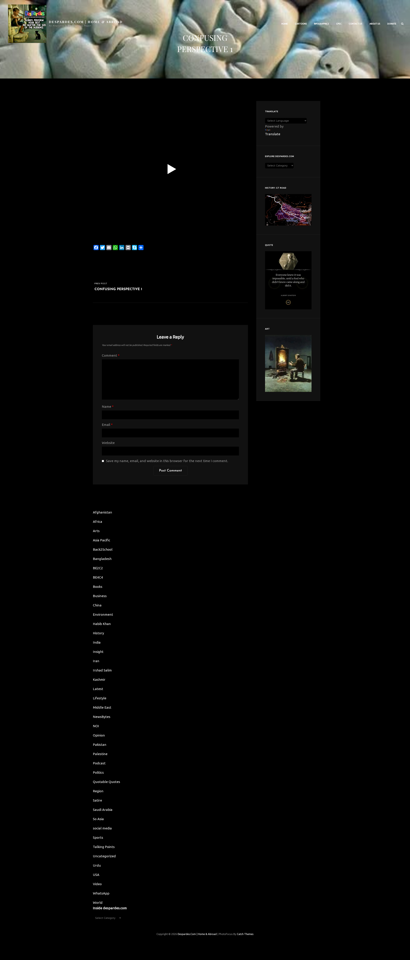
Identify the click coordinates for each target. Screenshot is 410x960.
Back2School (102, 549)
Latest (98, 689)
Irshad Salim (102, 670)
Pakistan (99, 744)
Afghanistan (102, 512)
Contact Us (355, 23)
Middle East (102, 707)
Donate (391, 23)
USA (96, 875)
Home (284, 23)
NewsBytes (101, 717)
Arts (96, 531)
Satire (97, 800)
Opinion (99, 735)
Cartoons (301, 23)
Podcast (99, 763)
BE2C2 (98, 568)
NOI (96, 726)
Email (107, 424)
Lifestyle (99, 698)
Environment (103, 614)
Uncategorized (104, 856)
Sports (98, 837)
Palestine (100, 754)
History (98, 633)
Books (97, 586)
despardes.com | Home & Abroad (86, 22)
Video (97, 884)
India (97, 642)
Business (100, 596)
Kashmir (99, 679)
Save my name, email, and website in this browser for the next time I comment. (167, 461)
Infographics (321, 23)
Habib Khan (102, 624)
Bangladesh (102, 559)
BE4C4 (98, 577)
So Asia (98, 819)
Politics (98, 772)
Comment (110, 355)
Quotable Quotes (106, 782)
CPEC (339, 23)
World (97, 902)
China (97, 605)
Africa (97, 521)
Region (98, 791)
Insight (98, 652)
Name (108, 406)
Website (108, 443)
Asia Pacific (101, 540)
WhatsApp (101, 893)
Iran (96, 661)
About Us (374, 23)
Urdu (97, 865)
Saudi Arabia (102, 809)
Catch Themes (245, 934)
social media (102, 828)
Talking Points (104, 847)
